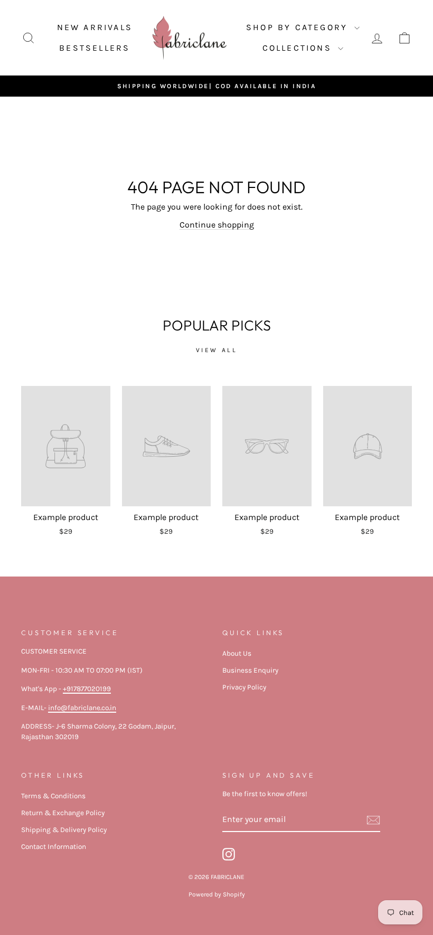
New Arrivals (95, 27)
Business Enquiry (250, 670)
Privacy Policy (244, 687)
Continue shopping (217, 225)
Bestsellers (94, 48)
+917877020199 (87, 689)
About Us (236, 653)
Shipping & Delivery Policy (64, 830)
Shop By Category (298, 27)
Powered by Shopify (217, 894)
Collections (298, 48)
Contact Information (53, 847)
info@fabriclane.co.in (82, 708)
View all (217, 350)
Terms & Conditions (53, 796)
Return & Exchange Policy (63, 813)
